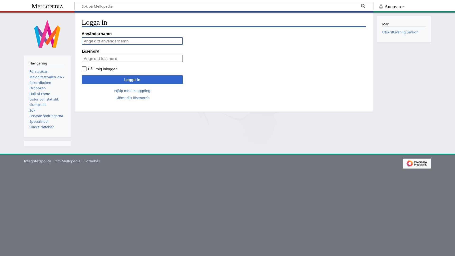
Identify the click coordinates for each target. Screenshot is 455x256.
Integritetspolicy (37, 161)
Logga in (132, 79)
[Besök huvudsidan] (47, 33)
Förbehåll (92, 161)
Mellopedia (47, 6)
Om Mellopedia (68, 161)
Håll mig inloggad (103, 68)
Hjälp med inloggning (132, 90)
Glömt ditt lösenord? (132, 97)
